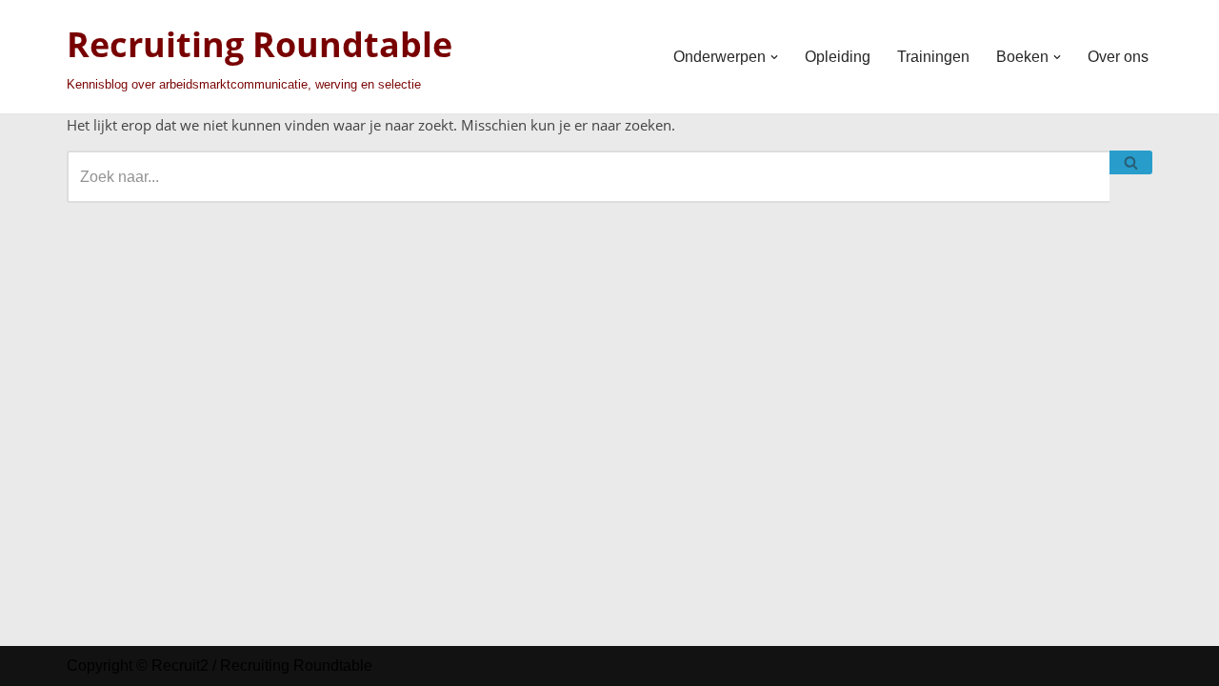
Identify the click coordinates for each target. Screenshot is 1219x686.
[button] (774, 57)
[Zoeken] (1130, 162)
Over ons (1118, 57)
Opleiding (837, 57)
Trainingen (933, 57)
